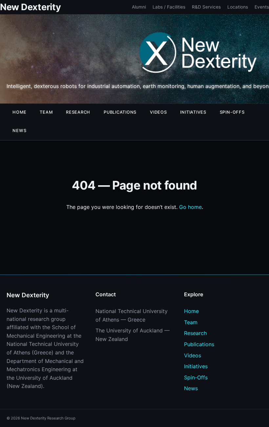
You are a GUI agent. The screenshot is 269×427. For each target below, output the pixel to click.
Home (19, 112)
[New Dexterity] (198, 54)
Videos (158, 112)
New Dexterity (30, 7)
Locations (237, 7)
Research (78, 112)
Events (262, 7)
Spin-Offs (232, 112)
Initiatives (193, 112)
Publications (120, 112)
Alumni (139, 7)
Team (46, 112)
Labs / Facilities (169, 7)
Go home (190, 207)
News (19, 130)
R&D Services (206, 7)
